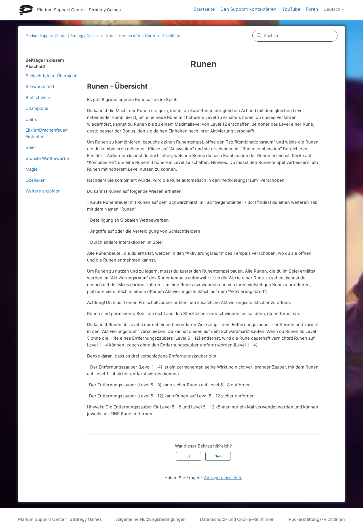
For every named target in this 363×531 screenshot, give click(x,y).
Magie (32, 169)
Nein (218, 456)
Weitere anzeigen (43, 191)
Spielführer (172, 35)
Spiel (31, 147)
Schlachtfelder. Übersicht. (51, 75)
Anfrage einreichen (223, 477)
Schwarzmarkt (40, 86)
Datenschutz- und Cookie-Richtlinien (237, 519)
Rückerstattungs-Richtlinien (317, 519)
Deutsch (332, 9)
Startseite (204, 9)
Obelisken (36, 180)
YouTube (291, 9)
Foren (312, 9)
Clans (31, 119)
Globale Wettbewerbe (47, 158)
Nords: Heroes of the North (130, 35)
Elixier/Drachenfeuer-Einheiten (47, 133)
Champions (37, 108)
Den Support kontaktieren (248, 9)
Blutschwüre (38, 97)
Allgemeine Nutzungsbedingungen (151, 519)
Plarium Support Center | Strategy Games (62, 35)
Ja (189, 456)
